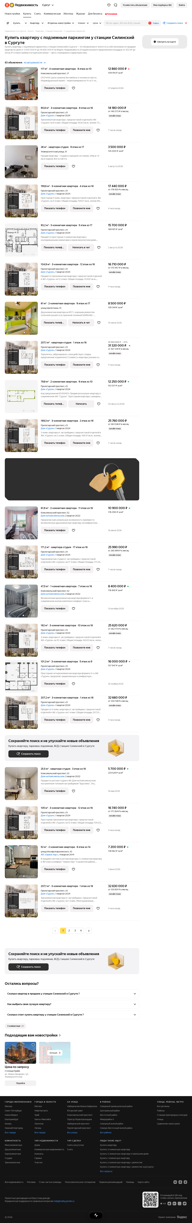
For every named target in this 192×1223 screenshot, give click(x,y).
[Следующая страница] (89, 930)
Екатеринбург (11, 1119)
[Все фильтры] (8, 23)
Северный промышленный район (116, 1106)
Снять (70, 1149)
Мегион (38, 1106)
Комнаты (38, 1154)
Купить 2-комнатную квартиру (115, 1149)
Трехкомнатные (12, 1162)
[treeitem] (13, 13)
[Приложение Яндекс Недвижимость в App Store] (169, 1203)
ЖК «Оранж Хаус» (49, 854)
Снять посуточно (75, 1145)
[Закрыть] (186, 23)
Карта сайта (143, 1182)
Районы (161, 1110)
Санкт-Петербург (13, 1110)
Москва (8, 1106)
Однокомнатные (13, 1154)
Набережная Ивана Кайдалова (82, 1106)
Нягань (37, 1128)
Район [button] (156, 23)
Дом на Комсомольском (52, 515)
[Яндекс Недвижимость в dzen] (180, 1182)
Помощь (130, 1182)
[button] (115, 5)
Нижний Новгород (14, 1128)
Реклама (31, 1182)
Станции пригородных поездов (172, 1115)
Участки (38, 1162)
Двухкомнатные (13, 1149)
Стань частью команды (50, 1182)
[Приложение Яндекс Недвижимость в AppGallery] (179, 1203)
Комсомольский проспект (53, 73)
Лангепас (39, 1123)
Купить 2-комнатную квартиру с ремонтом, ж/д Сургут (127, 1167)
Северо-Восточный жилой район (116, 1128)
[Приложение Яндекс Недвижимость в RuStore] (184, 1203)
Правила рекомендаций (110, 1182)
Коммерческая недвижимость (49, 1149)
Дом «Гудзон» (48, 115)
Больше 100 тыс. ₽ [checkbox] (42, 492)
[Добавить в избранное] (73, 88)
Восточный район (108, 1115)
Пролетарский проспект (52, 112)
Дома (37, 1145)
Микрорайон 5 (107, 1119)
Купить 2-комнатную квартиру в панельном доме (124, 1154)
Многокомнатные (13, 1145)
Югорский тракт (75, 1110)
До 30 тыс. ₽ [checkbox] (18, 483)
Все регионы (163, 1106)
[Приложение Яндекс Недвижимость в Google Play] (174, 1203)
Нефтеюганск (41, 1110)
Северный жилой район (111, 1123)
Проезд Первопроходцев (79, 1119)
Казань (8, 1123)
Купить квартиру (108, 1145)
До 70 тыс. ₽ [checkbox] (58, 483)
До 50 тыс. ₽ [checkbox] (38, 483)
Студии (8, 1158)
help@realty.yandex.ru (64, 1201)
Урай (36, 1115)
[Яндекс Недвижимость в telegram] (185, 1182)
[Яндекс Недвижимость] (21, 5)
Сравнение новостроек (168, 1123)
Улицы (160, 1119)
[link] (181, 5)
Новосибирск (11, 1115)
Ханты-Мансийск (42, 1119)
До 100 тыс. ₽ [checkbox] (18, 492)
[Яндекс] (182, 1217)
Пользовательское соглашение (80, 1182)
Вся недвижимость (14, 1182)
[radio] (69, 931)
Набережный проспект (78, 1123)
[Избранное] (109, 5)
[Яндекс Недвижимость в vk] (175, 1182)
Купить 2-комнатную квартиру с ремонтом (121, 1162)
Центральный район (110, 1110)
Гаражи (38, 1158)
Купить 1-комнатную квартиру (115, 1158)
